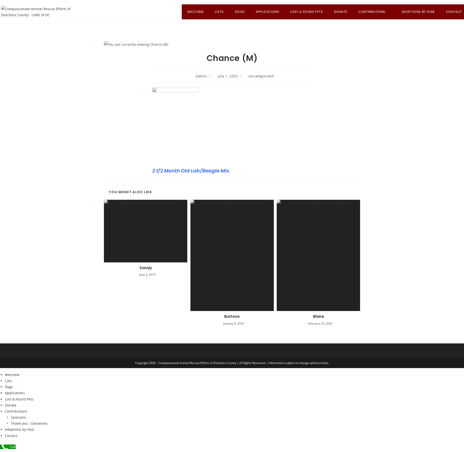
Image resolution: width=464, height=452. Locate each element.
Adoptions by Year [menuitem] (19, 429)
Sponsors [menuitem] (18, 417)
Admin (201, 76)
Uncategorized (261, 76)
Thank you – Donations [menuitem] (29, 423)
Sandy (145, 268)
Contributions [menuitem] (16, 411)
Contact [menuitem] (11, 435)
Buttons (232, 316)
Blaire (318, 316)
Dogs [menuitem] (9, 387)
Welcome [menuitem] (12, 374)
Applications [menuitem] (15, 393)
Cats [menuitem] (8, 380)
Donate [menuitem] (10, 405)
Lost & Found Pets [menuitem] (19, 399)
